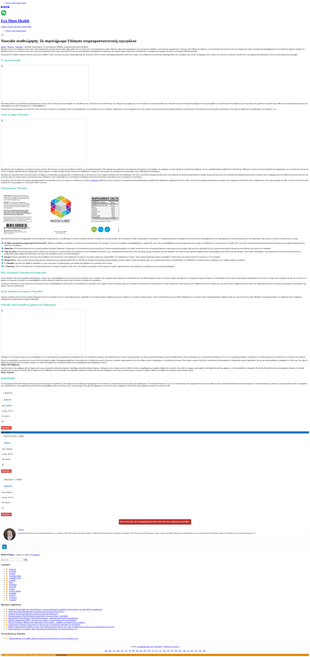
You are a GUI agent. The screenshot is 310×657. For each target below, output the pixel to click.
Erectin (12, 589)
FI (130, 651)
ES (192, 651)
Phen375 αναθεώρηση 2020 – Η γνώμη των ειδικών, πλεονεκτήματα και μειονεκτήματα (42, 620)
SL (188, 651)
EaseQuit (12, 587)
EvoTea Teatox (15, 591)
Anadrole (12, 572)
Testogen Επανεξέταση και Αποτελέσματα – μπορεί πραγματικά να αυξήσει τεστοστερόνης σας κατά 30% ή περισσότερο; (55, 609)
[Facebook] (2, 7)
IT (153, 651)
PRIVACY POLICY (172, 647)
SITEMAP (158, 647)
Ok (57, 655)
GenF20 (12, 595)
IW (145, 651)
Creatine (12, 580)
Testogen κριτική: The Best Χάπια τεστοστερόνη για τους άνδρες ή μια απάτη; (38, 616)
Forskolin (12, 593)
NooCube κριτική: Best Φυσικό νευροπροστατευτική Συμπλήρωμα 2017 (36, 612)
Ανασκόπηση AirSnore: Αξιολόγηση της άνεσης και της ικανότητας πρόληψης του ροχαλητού (44, 625)
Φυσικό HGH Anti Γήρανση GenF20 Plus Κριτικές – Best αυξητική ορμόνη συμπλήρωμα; (43, 618)
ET (126, 651)
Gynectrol (13, 598)
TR (200, 651)
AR (106, 651)
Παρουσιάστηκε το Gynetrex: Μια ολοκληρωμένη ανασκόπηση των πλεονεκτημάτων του (43, 629)
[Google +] (8, 7)
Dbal (11, 582)
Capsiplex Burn (15, 576)
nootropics (94, 180)
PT (168, 651)
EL (141, 651)
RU (180, 651)
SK (184, 651)
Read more (62, 655)
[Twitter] (4, 7)
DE (137, 651)
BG (110, 651)
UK (204, 651)
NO (164, 651)
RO (176, 651)
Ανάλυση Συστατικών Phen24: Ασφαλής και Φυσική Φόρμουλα (33, 614)
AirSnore (12, 569)
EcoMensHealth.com (145, 647)
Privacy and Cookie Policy (16, 3)
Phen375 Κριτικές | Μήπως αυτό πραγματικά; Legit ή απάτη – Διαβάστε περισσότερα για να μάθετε (46, 622)
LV (156, 651)
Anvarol (12, 574)
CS (114, 651)
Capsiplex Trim (15, 578)
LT (160, 651)
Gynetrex (12, 600)
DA (118, 651)
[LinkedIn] (6, 7)
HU (149, 651)
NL (122, 651)
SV (196, 651)
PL (172, 651)
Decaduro (13, 585)
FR (133, 651)
